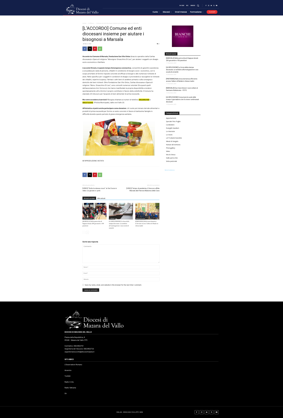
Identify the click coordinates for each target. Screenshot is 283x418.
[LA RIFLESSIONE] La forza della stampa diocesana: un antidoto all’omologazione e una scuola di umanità (182, 69)
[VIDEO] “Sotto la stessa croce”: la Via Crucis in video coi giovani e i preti (99, 189)
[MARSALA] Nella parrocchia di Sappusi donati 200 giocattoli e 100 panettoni (93, 223)
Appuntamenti (171, 118)
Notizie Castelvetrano (170, 170)
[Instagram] (208, 5)
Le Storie (169, 135)
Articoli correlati (89, 198)
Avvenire (68, 370)
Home (84, 23)
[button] (198, 5)
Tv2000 (67, 376)
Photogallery (170, 148)
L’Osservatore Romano (73, 365)
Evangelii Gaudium (172, 128)
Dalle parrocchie (87, 218)
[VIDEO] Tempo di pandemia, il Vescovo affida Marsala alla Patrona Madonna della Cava (142, 189)
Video (168, 151)
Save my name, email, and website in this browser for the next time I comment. (113, 285)
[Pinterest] (95, 49)
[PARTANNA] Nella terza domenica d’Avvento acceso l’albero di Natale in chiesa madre (146, 223)
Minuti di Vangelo (172, 141)
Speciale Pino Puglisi (173, 121)
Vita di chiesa (170, 155)
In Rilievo (91, 23)
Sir (66, 393)
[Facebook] (206, 5)
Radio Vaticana (70, 388)
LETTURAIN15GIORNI (174, 138)
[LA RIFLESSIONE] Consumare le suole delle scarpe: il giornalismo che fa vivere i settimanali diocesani (182, 99)
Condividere (170, 125)
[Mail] (211, 5)
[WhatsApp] (100, 49)
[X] (214, 5)
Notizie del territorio (173, 145)
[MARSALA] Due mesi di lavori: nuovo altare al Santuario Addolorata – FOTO (182, 89)
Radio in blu (69, 382)
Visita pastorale (171, 161)
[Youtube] (216, 5)
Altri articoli (101, 198)
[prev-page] (83, 232)
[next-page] (87, 232)
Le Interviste (170, 131)
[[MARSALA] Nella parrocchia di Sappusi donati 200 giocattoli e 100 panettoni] (94, 211)
